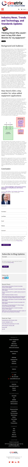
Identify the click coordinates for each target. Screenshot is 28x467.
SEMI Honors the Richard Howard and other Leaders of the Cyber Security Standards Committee (14, 311)
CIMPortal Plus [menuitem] (14, 345)
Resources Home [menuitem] (14, 409)
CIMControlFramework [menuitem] (14, 347)
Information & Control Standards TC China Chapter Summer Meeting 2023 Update (13, 306)
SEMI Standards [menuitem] (14, 403)
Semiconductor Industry (20, 186)
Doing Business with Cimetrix (16, 187)
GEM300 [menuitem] (14, 399)
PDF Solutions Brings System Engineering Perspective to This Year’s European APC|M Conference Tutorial (13, 297)
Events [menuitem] (14, 432)
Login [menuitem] (15, 374)
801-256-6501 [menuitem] (15, 376)
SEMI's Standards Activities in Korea (10, 294)
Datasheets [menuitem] (14, 411)
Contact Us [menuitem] (14, 436)
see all (3, 329)
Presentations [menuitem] (14, 423)
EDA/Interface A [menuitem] (14, 401)
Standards (3, 188)
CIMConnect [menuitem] (14, 343)
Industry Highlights (9, 186)
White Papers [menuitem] (14, 415)
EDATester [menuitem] (14, 363)
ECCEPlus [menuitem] (14, 361)
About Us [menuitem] (14, 434)
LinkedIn (7, 206)
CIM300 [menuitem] (14, 341)
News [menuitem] (14, 430)
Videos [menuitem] (14, 421)
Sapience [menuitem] (14, 353)
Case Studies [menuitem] (14, 419)
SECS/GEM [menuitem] (14, 395)
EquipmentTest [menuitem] (14, 359)
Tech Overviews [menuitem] (14, 413)
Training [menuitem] (14, 390)
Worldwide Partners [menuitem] (14, 386)
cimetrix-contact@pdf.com (14, 446)
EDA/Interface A (5, 187)
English (24, 9)
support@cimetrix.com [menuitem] (15, 378)
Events (4, 327)
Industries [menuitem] (14, 384)
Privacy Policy (19, 240)
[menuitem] (14, 339)
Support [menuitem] (14, 388)
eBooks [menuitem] (14, 417)
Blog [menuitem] (14, 428)
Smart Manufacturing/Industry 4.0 (10, 323)
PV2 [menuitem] (14, 397)
